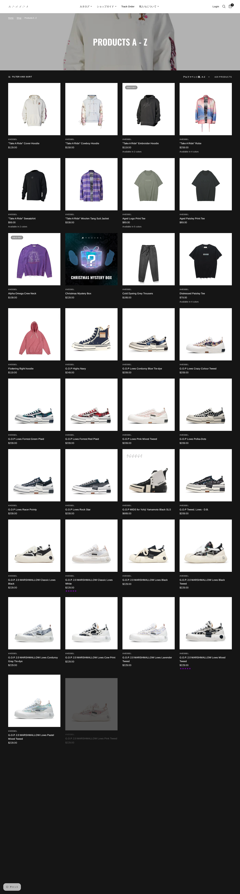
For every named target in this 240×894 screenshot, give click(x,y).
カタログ (84, 6)
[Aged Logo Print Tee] (148, 184)
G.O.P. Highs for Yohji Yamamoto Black (87, 884)
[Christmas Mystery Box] (91, 259)
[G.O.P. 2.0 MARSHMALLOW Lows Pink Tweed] (91, 701)
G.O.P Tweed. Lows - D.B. (194, 509)
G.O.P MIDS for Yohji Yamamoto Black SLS (146, 509)
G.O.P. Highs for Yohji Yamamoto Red (143, 884)
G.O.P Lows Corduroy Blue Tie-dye (142, 368)
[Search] (224, 6)
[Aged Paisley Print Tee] (206, 184)
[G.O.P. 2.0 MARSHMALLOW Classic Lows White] (91, 546)
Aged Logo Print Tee (133, 218)
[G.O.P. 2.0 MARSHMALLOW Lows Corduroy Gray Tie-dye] (34, 623)
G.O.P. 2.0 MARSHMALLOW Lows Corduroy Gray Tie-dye (33, 659)
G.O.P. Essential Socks (135, 809)
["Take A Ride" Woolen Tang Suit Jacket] (91, 184)
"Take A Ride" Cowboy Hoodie (82, 143)
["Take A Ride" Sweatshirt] (34, 184)
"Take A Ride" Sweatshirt (21, 218)
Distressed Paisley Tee (192, 293)
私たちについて (147, 6)
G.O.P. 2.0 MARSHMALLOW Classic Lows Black (32, 581)
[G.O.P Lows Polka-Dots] (206, 405)
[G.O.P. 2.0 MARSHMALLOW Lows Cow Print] (91, 623)
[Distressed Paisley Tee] (206, 259)
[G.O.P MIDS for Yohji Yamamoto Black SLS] (148, 475)
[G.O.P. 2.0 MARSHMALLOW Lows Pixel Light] (148, 701)
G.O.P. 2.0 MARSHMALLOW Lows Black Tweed (202, 581)
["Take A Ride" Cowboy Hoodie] (91, 109)
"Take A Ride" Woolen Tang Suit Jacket (87, 218)
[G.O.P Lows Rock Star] (91, 475)
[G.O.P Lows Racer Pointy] (34, 475)
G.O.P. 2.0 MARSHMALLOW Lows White (202, 735)
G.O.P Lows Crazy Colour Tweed (198, 368)
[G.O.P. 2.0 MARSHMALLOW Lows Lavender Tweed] (148, 623)
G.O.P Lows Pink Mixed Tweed (139, 439)
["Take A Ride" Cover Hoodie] (34, 109)
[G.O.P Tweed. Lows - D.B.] (206, 475)
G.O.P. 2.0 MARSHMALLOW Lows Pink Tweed (91, 735)
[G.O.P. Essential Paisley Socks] (91, 775)
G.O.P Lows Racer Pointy (22, 509)
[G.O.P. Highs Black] (34, 850)
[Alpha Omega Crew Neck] (34, 259)
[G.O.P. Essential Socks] (148, 775)
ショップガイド (105, 6)
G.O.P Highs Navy (75, 368)
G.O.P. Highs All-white (192, 809)
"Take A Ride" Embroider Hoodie (140, 143)
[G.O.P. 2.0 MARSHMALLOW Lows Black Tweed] (206, 546)
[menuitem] (85, 6)
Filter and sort (22, 77)
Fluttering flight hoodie (20, 368)
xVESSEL (12, 139)
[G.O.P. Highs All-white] (206, 775)
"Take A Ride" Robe (190, 143)
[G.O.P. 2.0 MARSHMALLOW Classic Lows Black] (34, 546)
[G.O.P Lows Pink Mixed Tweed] (148, 405)
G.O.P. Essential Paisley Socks (82, 809)
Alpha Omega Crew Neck (22, 293)
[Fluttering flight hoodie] (34, 334)
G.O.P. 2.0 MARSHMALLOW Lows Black (145, 579)
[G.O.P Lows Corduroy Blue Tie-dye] (148, 334)
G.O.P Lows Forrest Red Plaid (82, 439)
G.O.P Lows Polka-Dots (193, 439)
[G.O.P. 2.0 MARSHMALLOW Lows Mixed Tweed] (206, 623)
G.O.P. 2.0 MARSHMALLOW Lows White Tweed (31, 811)
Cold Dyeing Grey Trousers (137, 293)
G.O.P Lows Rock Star (77, 509)
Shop (19, 18)
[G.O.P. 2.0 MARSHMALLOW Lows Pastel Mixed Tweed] (34, 701)
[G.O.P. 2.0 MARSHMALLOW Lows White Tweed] (34, 775)
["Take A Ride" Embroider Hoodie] (148, 109)
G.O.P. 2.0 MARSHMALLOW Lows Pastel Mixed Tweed (31, 737)
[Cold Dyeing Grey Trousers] (148, 259)
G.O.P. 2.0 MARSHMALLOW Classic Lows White (89, 581)
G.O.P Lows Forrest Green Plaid (26, 439)
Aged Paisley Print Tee (192, 218)
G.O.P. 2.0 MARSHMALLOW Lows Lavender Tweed (147, 659)
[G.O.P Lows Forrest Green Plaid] (34, 405)
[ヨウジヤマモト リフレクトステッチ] (206, 850)
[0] (229, 6)
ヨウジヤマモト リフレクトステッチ (199, 884)
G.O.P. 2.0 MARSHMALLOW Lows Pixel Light (147, 735)
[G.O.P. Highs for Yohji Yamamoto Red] (148, 850)
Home (11, 18)
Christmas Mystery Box (78, 293)
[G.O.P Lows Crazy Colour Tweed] (206, 334)
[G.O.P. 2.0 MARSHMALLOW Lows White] (206, 701)
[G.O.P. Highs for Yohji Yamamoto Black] (91, 850)
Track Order (127, 6)
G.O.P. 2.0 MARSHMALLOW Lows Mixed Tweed (202, 659)
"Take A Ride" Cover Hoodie (23, 143)
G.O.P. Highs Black (19, 884)
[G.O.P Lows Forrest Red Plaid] (91, 405)
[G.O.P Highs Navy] (91, 334)
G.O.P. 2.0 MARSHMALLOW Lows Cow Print (90, 657)
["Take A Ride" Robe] (206, 109)
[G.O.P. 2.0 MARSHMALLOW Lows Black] (148, 546)
